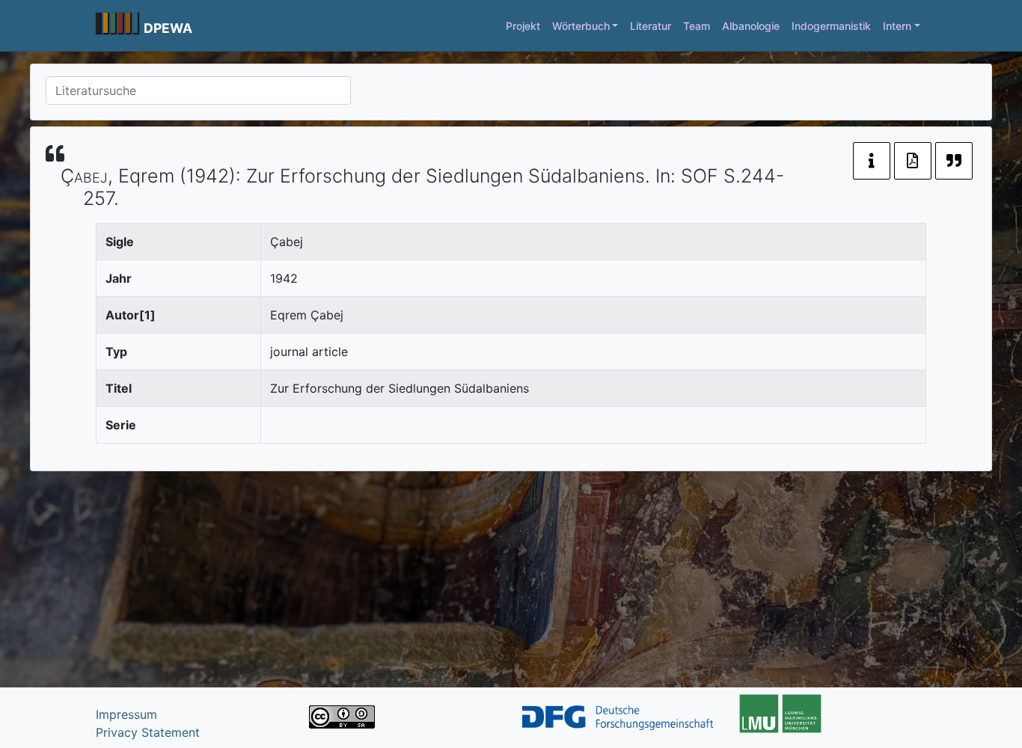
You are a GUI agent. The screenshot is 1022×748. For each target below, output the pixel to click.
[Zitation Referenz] (954, 161)
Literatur (650, 25)
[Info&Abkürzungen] (871, 161)
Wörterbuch (581, 25)
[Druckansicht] (912, 161)
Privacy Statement (148, 732)
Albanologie (751, 25)
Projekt (523, 25)
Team (696, 25)
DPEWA (168, 28)
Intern (897, 25)
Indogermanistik (831, 25)
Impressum (126, 714)
